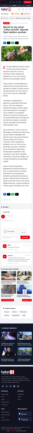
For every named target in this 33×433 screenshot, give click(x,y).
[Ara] (22, 9)
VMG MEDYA (13, 430)
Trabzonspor (23, 311)
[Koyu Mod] (19, 9)
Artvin (2, 397)
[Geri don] (3, 216)
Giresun (14, 311)
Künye (19, 399)
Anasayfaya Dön (26, 300)
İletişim (19, 397)
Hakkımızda (21, 394)
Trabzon (6, 315)
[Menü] (26, 9)
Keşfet (28, 2)
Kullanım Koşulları (5, 414)
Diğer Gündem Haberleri (8, 300)
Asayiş (3, 399)
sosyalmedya (15, 315)
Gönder (26, 237)
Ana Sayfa (5, 18)
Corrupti (6, 311)
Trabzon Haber (5, 402)
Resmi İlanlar (4, 13)
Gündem (12, 18)
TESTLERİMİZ (16, 13)
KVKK (2, 417)
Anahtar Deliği (4, 394)
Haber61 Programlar (27, 13)
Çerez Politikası (5, 420)
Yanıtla (16, 249)
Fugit (23, 315)
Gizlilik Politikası (5, 412)
